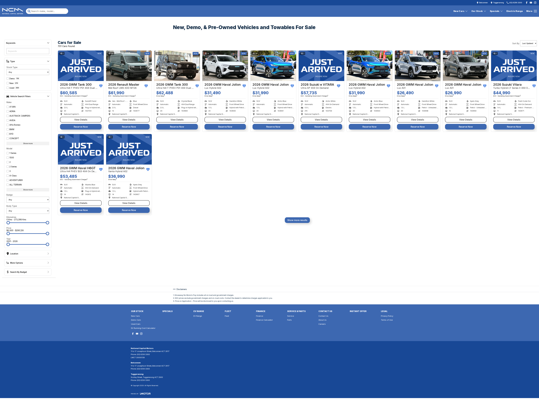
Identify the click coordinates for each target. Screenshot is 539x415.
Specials (494, 11)
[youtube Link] (531, 2)
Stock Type (11, 67)
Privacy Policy (387, 316)
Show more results (297, 220)
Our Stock (477, 11)
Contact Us (323, 316)
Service (290, 316)
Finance (259, 316)
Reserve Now (81, 126)
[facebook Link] (526, 2)
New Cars (458, 11)
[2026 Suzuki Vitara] (514, 66)
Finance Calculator (264, 320)
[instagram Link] (535, 2)
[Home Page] (12, 11)
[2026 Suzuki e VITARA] (321, 66)
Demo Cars (136, 320)
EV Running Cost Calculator (143, 328)
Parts (289, 320)
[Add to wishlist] (101, 86)
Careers (322, 324)
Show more (28, 143)
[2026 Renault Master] (129, 66)
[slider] (8, 222)
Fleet (227, 316)
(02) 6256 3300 (143, 354)
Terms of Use (387, 320)
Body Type (11, 206)
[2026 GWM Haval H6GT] (81, 149)
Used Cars (135, 324)
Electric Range (514, 11)
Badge (9, 195)
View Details (80, 119)
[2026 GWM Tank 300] (81, 66)
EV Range (197, 316)
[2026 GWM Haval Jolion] (225, 66)
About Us (322, 320)
